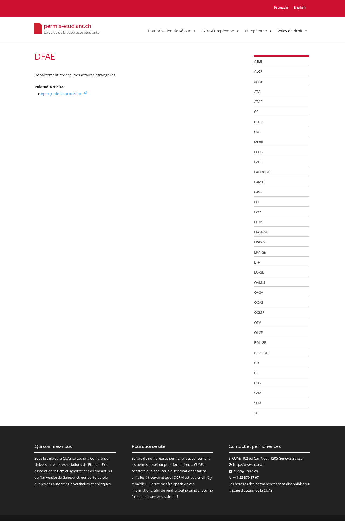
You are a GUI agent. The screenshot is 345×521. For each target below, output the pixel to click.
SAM (257, 392)
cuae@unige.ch (246, 471)
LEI (256, 202)
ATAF (258, 101)
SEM (257, 402)
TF (256, 412)
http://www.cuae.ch (249, 464)
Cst (256, 131)
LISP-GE (260, 242)
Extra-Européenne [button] (217, 30)
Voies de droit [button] (290, 30)
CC (256, 111)
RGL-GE (260, 342)
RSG (257, 382)
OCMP (259, 312)
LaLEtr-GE (262, 171)
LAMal (259, 182)
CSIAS (258, 121)
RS (256, 372)
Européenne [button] (256, 30)
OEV (257, 322)
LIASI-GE (261, 232)
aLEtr (258, 81)
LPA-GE (260, 252)
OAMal (259, 282)
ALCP (258, 71)
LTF (257, 262)
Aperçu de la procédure (62, 93)
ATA (257, 91)
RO (256, 362)
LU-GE (259, 272)
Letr (257, 211)
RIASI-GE (261, 352)
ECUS (258, 151)
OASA (258, 292)
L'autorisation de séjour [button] (169, 30)
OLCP (258, 332)
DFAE (258, 141)
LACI (257, 161)
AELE (258, 61)
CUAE (67, 458)
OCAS (258, 302)
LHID (258, 222)
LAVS (258, 192)
